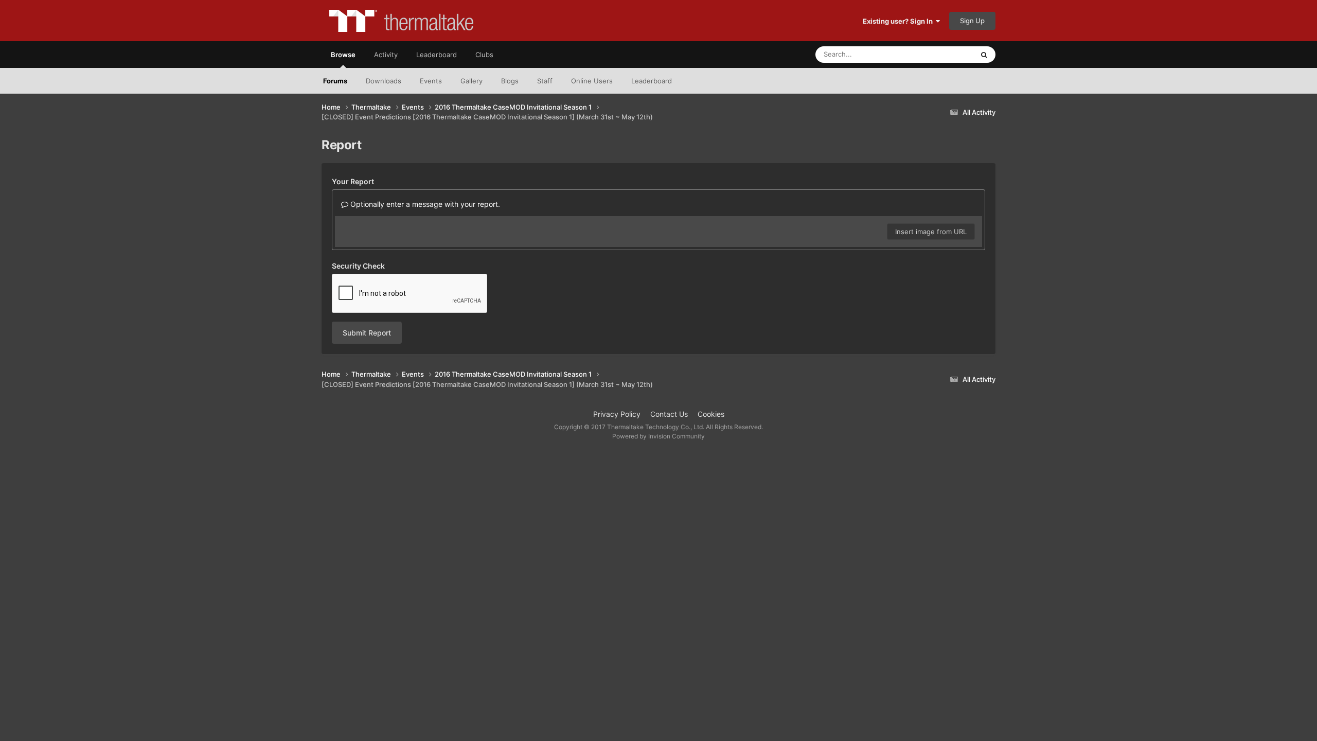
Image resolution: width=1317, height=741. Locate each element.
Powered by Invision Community (658, 436)
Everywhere (941, 54)
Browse (343, 54)
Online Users (592, 81)
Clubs (484, 54)
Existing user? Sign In (899, 21)
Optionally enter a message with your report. (424, 204)
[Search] (984, 54)
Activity (386, 54)
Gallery (471, 81)
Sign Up (972, 20)
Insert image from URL (931, 231)
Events (431, 81)
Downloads (383, 81)
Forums (335, 81)
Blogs (510, 81)
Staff (545, 81)
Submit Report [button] (367, 332)
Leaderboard (651, 81)
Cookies (711, 414)
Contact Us (669, 414)
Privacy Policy (616, 414)
